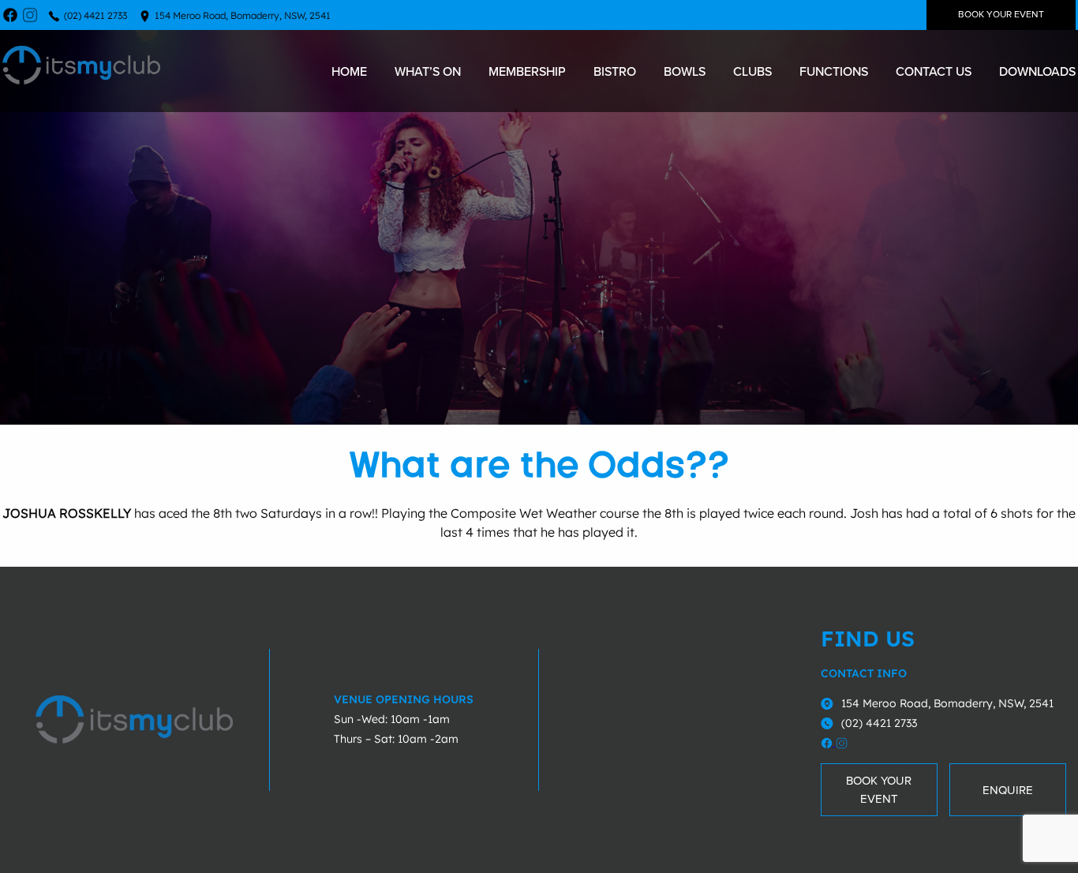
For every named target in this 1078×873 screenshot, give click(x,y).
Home (349, 71)
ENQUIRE (1008, 790)
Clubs (752, 71)
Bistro (614, 71)
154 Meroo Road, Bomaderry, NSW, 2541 (243, 15)
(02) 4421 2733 (95, 15)
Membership (527, 71)
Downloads (1037, 71)
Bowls (685, 71)
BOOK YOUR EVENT (1001, 15)
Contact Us (933, 71)
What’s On (428, 71)
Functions (833, 71)
